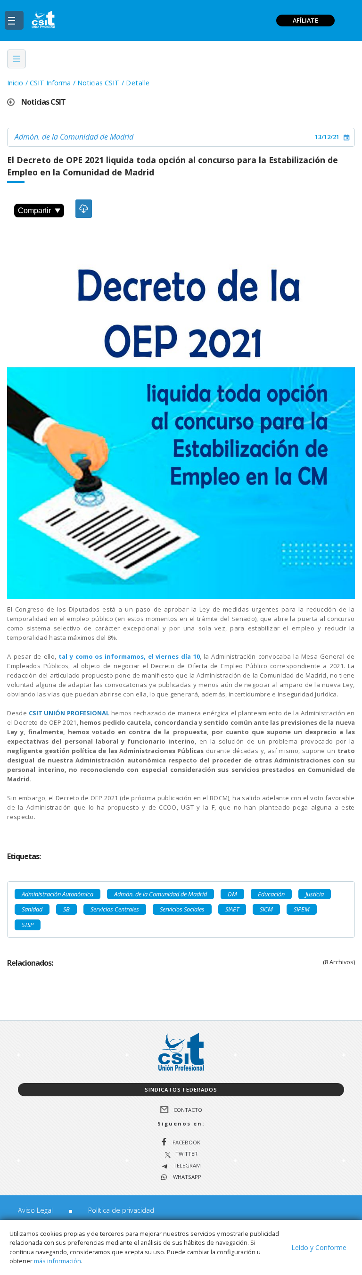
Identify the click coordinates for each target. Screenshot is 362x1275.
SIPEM (302, 909)
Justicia (314, 894)
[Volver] (14, 102)
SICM (266, 909)
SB (66, 909)
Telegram (186, 1166)
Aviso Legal (35, 1210)
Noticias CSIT (98, 82)
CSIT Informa (50, 82)
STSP (27, 924)
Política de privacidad (121, 1210)
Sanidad (32, 909)
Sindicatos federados (181, 1089)
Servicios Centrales (114, 909)
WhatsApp (186, 1177)
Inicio (15, 82)
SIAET (232, 909)
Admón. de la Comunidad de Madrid (74, 137)
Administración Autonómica (57, 894)
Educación (271, 894)
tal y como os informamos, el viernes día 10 (128, 656)
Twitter (186, 1154)
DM (232, 894)
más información (57, 1261)
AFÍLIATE (305, 20)
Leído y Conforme (318, 1247)
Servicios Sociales (182, 909)
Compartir (34, 211)
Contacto (187, 1109)
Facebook (186, 1142)
